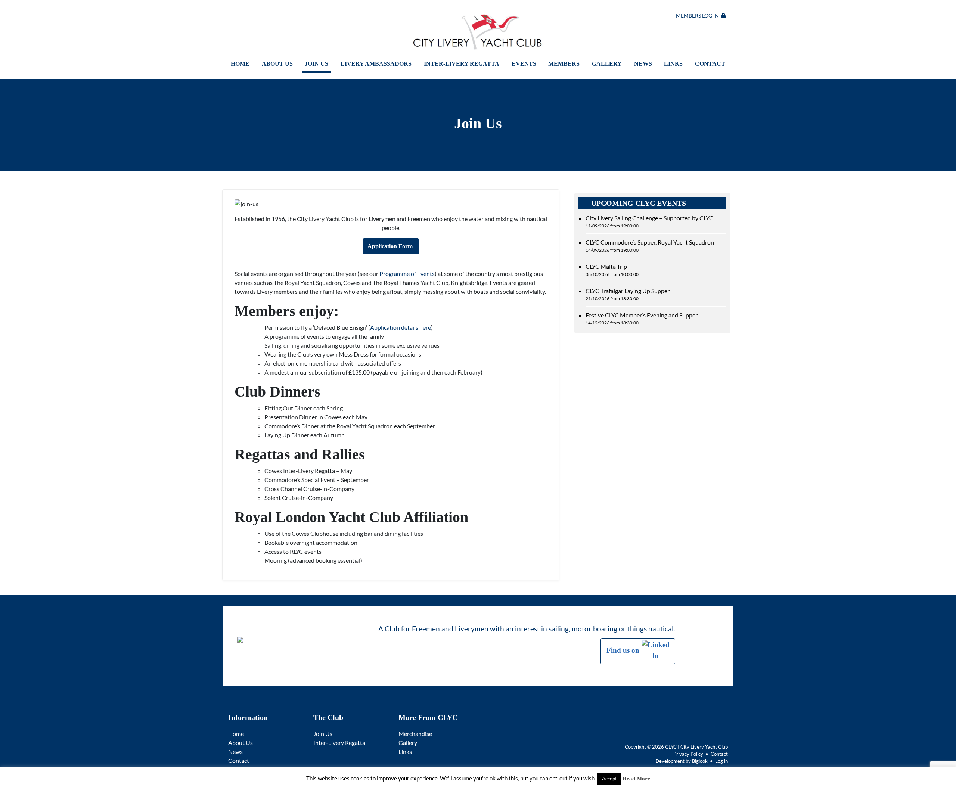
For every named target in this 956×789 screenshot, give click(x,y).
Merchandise (415, 733)
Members (564, 63)
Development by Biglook (681, 761)
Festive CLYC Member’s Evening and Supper (642, 318)
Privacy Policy (688, 754)
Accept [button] (609, 779)
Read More (636, 779)
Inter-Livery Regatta (461, 63)
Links (673, 63)
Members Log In (698, 15)
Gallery (607, 63)
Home (240, 63)
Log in (721, 761)
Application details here (400, 327)
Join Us (316, 63)
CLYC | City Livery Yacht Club (696, 747)
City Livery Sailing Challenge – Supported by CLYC (649, 221)
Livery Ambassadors (376, 63)
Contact (710, 63)
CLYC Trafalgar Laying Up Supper (628, 294)
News (643, 63)
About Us (277, 63)
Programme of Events (407, 273)
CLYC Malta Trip (612, 270)
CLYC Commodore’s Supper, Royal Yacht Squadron (650, 246)
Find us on (623, 650)
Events (524, 63)
